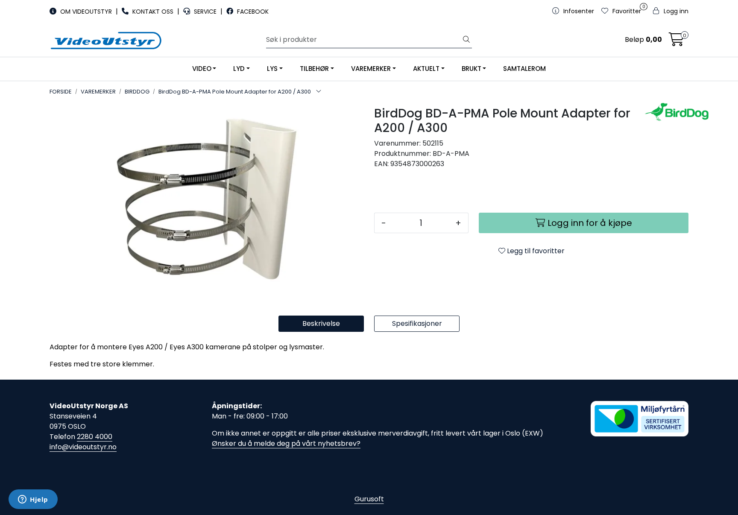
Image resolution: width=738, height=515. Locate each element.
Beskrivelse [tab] (321, 323)
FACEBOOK (252, 11)
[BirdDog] (666, 112)
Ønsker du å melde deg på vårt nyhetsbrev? (286, 443)
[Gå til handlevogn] (676, 42)
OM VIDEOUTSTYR (86, 11)
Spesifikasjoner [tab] (417, 323)
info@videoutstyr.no (83, 447)
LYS (272, 68)
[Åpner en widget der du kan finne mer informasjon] (33, 500)
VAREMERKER (371, 68)
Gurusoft (369, 499)
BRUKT (471, 68)
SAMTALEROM (524, 68)
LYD (239, 68)
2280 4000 (94, 437)
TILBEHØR (314, 68)
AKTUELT (426, 68)
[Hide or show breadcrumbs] (318, 91)
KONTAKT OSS (153, 11)
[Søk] (466, 39)
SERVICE (205, 11)
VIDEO (201, 68)
